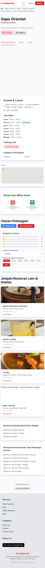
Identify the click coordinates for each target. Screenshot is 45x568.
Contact (6, 528)
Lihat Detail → (8, 314)
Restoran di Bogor (10, 436)
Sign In (31, 3)
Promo (30, 42)
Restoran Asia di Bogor (12, 471)
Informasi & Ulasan (8, 42)
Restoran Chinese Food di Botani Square (19, 455)
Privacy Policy (8, 532)
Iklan (4, 514)
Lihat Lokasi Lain (11, 147)
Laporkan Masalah (22, 488)
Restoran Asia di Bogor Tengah (15, 465)
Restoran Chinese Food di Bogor (16, 468)
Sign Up (39, 3)
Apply (6, 265)
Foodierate (7, 3)
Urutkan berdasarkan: (11, 250)
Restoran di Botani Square (13, 430)
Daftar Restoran (9, 511)
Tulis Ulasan (27, 226)
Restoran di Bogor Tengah (13, 433)
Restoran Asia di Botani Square (15, 458)
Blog (4, 507)
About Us (6, 525)
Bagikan (22, 33)
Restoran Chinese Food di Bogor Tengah (19, 461)
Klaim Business (8, 504)
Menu (21, 42)
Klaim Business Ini (22, 484)
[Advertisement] (22, 71)
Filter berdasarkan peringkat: (13, 258)
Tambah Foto (10, 226)
